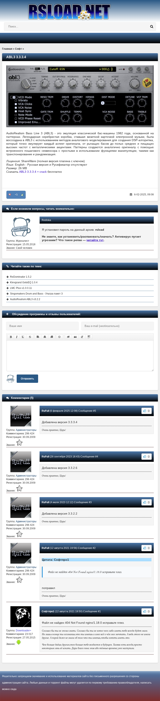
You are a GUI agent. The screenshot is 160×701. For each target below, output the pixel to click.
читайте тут (95, 240)
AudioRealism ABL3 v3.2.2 (25, 299)
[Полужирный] (11, 337)
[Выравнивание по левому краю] (37, 337)
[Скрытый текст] (68, 337)
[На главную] (80, 10)
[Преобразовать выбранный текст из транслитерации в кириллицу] (82, 337)
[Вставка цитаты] (75, 337)
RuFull (45, 410)
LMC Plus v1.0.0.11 (21, 288)
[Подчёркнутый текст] (23, 337)
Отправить (27, 378)
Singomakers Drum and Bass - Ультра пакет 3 (36, 293)
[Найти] (152, 26)
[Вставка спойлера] (88, 337)
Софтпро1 (48, 611)
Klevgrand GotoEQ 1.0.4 (24, 282)
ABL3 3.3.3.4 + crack (33, 171)
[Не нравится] (10, 194)
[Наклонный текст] (17, 337)
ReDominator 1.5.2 (20, 276)
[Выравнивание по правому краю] (51, 337)
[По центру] (44, 337)
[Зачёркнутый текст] (30, 337)
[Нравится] (22, 194)
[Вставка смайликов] (59, 337)
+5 (16, 194)
